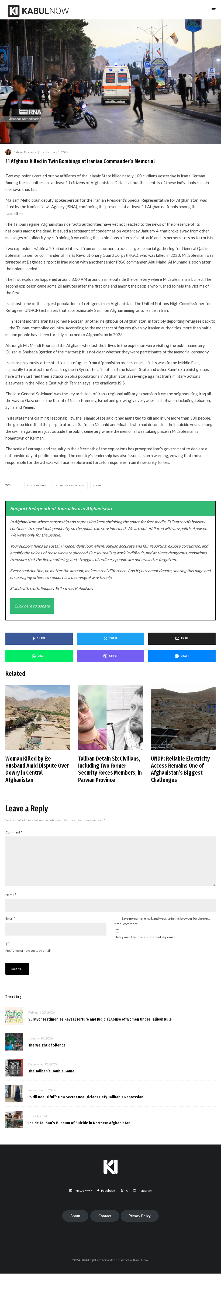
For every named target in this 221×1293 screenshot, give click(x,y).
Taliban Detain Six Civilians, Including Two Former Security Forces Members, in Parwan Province (110, 769)
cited (9, 206)
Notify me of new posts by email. (28, 950)
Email (10, 918)
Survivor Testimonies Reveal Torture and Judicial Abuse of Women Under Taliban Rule (100, 1019)
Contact (104, 1216)
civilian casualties (70, 485)
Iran (98, 485)
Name (10, 895)
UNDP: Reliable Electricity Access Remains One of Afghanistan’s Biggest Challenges (180, 769)
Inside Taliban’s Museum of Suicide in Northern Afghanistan (79, 1122)
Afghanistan (38, 485)
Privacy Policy (140, 1216)
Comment (13, 832)
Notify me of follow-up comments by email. (145, 937)
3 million (101, 310)
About (75, 1216)
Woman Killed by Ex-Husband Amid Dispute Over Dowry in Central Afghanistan (37, 769)
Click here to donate (32, 605)
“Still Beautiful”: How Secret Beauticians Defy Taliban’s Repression (85, 1097)
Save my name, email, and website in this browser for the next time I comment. (162, 921)
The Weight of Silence (46, 1045)
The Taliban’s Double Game (51, 1071)
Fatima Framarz (24, 152)
